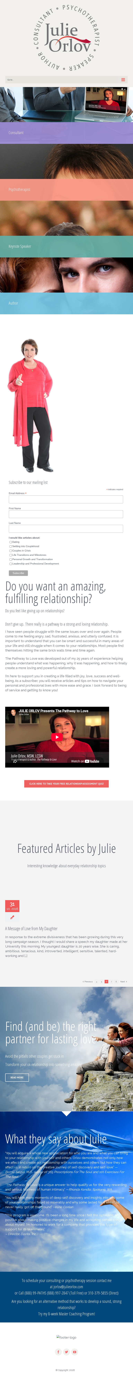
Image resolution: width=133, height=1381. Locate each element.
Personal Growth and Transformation (32, 559)
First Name (15, 508)
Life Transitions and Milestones (29, 555)
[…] (25, 956)
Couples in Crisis (21, 550)
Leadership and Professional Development (35, 563)
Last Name (15, 523)
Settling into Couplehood (25, 546)
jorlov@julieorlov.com (68, 1286)
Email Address (17, 493)
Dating (15, 541)
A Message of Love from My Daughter (31, 928)
